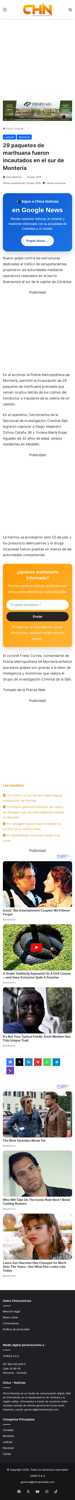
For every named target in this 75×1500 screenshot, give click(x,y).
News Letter (10, 1317)
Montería (24, 137)
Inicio (8, 128)
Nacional (8, 1447)
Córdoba (8, 1430)
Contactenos (11, 1323)
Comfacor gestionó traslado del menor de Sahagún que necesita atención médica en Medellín (33, 812)
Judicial (18, 128)
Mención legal (11, 1311)
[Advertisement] (37, 58)
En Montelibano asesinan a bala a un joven (31, 837)
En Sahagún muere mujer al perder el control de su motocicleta (32, 826)
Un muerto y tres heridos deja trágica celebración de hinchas (32, 797)
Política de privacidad (16, 1329)
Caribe (7, 1453)
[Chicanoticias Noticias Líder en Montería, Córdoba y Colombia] (37, 9)
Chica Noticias (14, 177)
